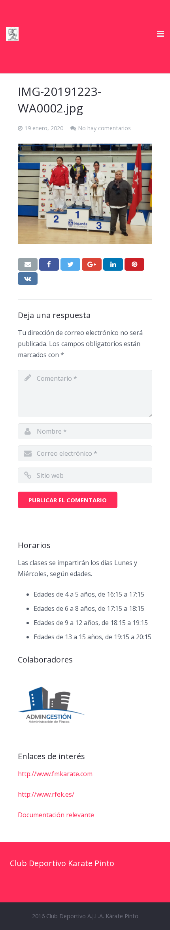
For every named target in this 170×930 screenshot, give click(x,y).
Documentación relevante (56, 814)
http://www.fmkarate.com (55, 773)
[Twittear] (70, 264)
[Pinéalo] (134, 264)
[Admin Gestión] (51, 705)
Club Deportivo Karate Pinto (62, 863)
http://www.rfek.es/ (46, 794)
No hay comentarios (104, 128)
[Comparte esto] (49, 264)
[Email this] (28, 264)
